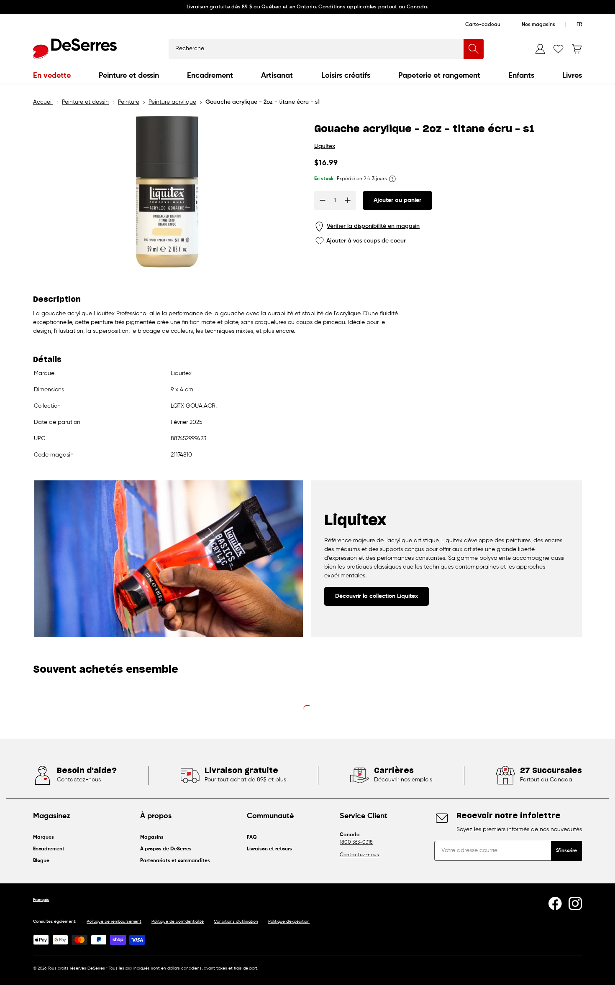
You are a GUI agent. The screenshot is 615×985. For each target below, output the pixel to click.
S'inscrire (566, 850)
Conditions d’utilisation (236, 921)
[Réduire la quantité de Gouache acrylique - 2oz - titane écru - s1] (322, 200)
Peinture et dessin (129, 76)
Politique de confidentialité (177, 921)
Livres (572, 76)
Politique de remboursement (114, 921)
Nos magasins (538, 24)
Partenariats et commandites (175, 860)
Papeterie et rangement (439, 76)
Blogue (41, 860)
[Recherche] (474, 49)
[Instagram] (575, 903)
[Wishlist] (559, 49)
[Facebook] (555, 903)
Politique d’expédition (289, 921)
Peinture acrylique (172, 102)
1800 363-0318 (356, 842)
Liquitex (324, 146)
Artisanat (277, 76)
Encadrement (210, 76)
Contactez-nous (359, 854)
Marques (43, 837)
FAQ (252, 837)
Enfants (521, 76)
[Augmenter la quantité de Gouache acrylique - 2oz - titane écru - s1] (347, 200)
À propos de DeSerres (166, 849)
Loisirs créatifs (345, 76)
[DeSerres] (75, 48)
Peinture (128, 102)
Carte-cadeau (482, 24)
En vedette (52, 76)
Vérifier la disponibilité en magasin (373, 226)
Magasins (152, 837)
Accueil (43, 102)
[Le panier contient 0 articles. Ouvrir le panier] (577, 49)
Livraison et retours (269, 849)
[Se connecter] (540, 49)
